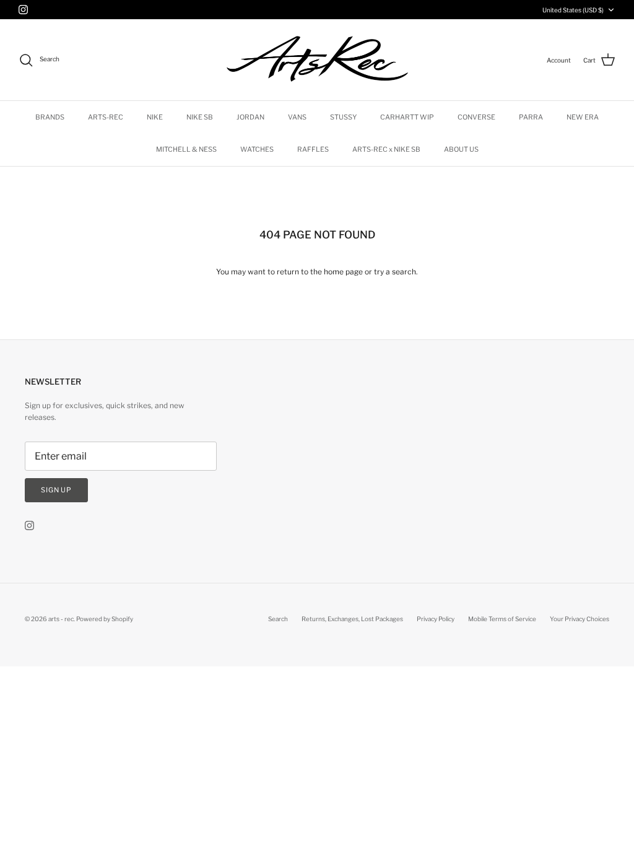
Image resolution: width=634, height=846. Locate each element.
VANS (297, 117)
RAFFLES (313, 149)
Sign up (56, 490)
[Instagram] (23, 9)
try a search (395, 271)
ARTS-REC (105, 117)
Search (278, 618)
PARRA (531, 117)
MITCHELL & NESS (186, 149)
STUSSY (343, 117)
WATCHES (257, 149)
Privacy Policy (435, 618)
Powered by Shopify (104, 618)
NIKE (155, 117)
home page (343, 271)
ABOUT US (461, 149)
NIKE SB (199, 117)
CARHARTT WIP (407, 117)
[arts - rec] (317, 60)
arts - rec (61, 618)
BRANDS (49, 117)
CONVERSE (476, 117)
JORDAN (250, 117)
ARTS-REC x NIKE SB (386, 149)
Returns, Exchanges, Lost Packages (352, 618)
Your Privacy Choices (579, 618)
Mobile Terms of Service (502, 618)
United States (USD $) (573, 10)
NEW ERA (583, 117)
